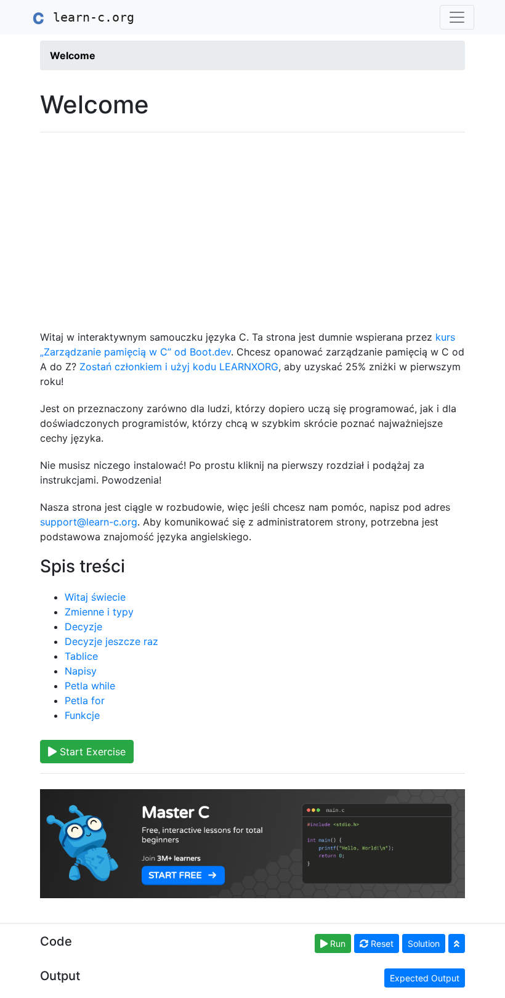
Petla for (85, 700)
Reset (381, 943)
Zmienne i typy (99, 612)
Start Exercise (91, 751)
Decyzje (83, 626)
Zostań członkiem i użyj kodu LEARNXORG (178, 366)
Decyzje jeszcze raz (111, 641)
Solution (424, 943)
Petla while (90, 686)
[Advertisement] (252, 231)
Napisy (81, 671)
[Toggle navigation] (457, 17)
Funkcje (82, 715)
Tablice (81, 656)
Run (336, 943)
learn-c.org (90, 17)
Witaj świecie (95, 597)
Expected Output (424, 978)
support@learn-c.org (88, 522)
